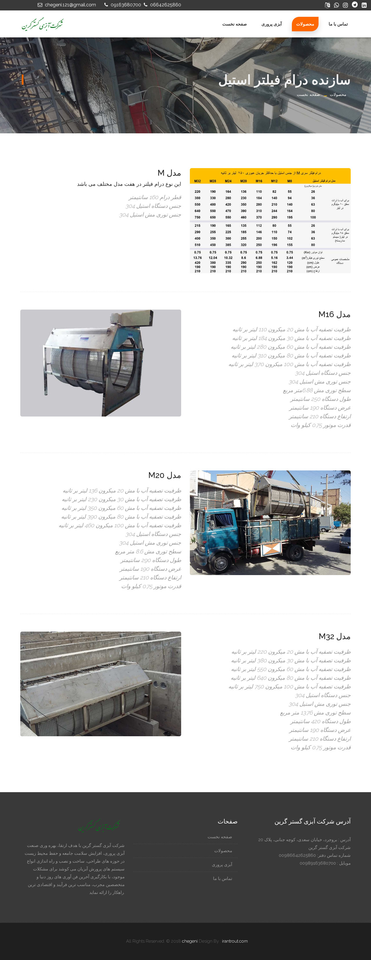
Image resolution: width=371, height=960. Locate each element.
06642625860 (165, 5)
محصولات (305, 24)
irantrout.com (235, 941)
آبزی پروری (271, 24)
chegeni (190, 941)
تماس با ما (338, 24)
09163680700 (125, 5)
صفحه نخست (234, 24)
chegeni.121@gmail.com (70, 5)
